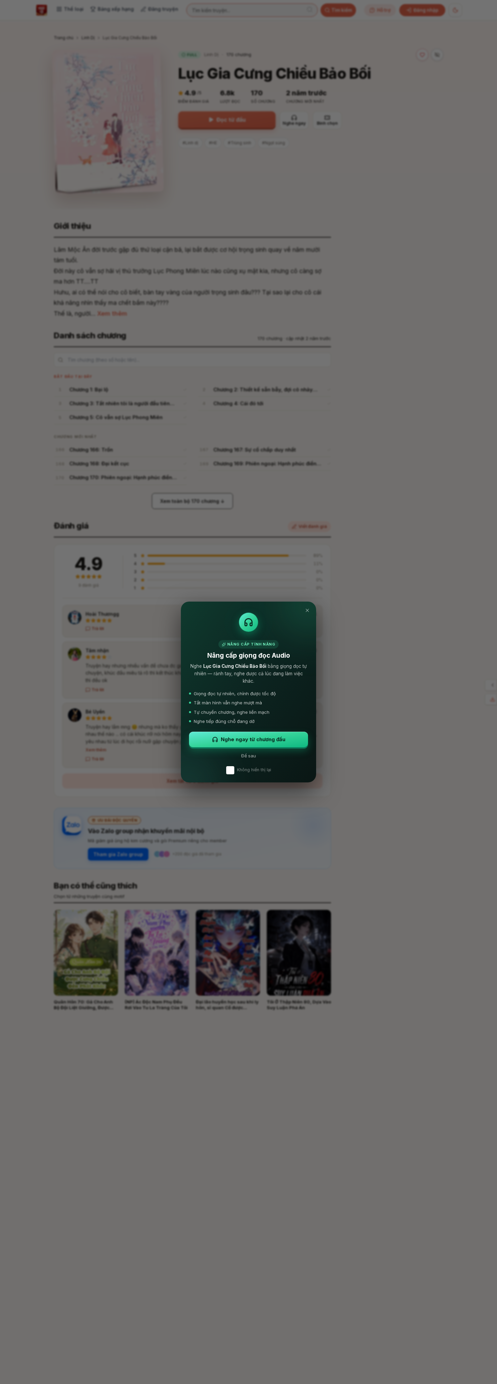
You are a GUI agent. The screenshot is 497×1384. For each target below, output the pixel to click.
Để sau (248, 755)
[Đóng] (307, 610)
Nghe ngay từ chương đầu (253, 739)
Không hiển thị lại (254, 769)
